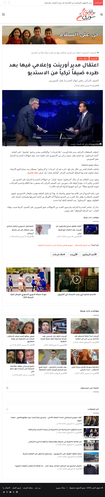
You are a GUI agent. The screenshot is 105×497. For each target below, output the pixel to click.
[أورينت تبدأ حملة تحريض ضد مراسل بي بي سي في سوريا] (85, 326)
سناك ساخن (82, 59)
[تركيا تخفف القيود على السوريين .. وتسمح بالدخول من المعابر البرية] (91, 457)
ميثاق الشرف (28, 488)
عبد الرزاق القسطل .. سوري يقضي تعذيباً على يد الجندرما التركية (64, 245)
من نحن (38, 488)
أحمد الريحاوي (88, 254)
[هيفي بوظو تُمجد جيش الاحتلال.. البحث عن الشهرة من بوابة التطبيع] (20, 326)
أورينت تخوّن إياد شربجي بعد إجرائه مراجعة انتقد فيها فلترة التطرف (53, 339)
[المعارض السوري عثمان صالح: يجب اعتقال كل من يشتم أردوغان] (43, 229)
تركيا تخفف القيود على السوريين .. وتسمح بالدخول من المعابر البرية (52, 454)
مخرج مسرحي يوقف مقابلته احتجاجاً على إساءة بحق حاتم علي (22, 369)
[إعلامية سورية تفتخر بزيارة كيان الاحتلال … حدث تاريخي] (85, 357)
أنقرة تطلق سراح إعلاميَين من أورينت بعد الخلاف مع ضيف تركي (68, 230)
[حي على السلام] (52, 35)
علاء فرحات (58, 254)
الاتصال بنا (6, 488)
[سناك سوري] (86, 14)
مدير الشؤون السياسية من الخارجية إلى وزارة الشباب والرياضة (68, 3)
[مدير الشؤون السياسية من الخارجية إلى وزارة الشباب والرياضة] (91, 433)
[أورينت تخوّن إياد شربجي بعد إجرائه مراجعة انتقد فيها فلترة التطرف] (52, 326)
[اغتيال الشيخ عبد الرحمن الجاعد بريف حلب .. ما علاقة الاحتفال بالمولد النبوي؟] (91, 469)
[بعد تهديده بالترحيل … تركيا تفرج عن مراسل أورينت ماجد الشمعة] (52, 357)
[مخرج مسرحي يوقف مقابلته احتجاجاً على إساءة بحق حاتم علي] (20, 356)
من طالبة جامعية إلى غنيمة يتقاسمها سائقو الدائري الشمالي (55, 442)
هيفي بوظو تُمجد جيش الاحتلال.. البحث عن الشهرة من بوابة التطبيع (20, 339)
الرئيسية (93, 53)
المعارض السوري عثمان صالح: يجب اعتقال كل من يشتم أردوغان (20, 230)
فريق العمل (16, 488)
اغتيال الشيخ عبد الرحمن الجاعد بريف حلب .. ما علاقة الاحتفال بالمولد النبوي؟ (48, 466)
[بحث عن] (101, 15)
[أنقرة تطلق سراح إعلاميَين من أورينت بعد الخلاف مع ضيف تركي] (91, 229)
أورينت (73, 254)
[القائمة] (3, 15)
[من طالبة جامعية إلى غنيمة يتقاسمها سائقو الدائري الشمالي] (91, 445)
